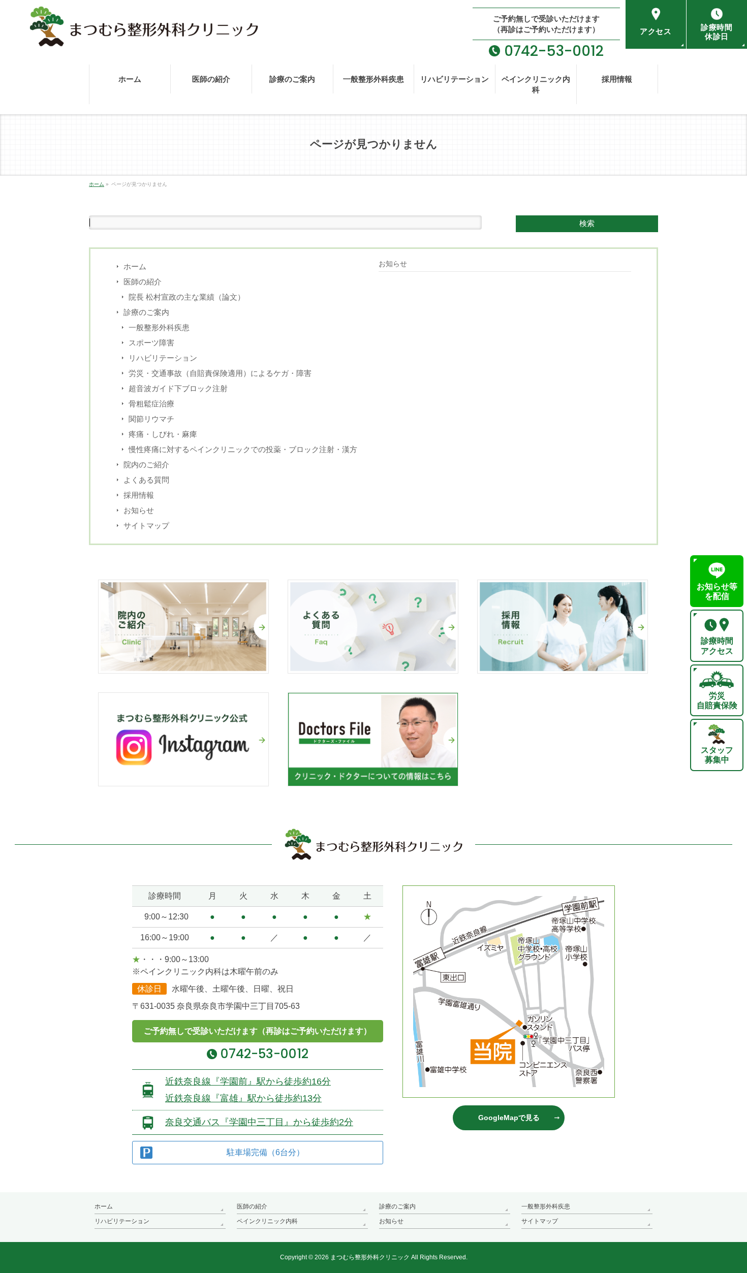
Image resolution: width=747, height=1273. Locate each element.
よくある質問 (146, 479)
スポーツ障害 (151, 342)
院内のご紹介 (146, 464)
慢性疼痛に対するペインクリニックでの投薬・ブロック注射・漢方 (243, 449)
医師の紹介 (142, 281)
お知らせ (138, 510)
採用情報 (138, 495)
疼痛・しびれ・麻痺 (163, 434)
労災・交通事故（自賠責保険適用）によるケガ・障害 (220, 373)
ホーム (134, 266)
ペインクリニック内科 (267, 1221)
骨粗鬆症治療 (151, 403)
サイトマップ (146, 525)
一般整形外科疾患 (159, 327)
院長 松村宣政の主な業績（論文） (187, 297)
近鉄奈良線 (248, 1081)
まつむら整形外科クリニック (370, 1257)
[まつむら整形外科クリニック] (129, 35)
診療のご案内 (146, 312)
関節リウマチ (151, 419)
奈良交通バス (259, 1122)
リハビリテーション (163, 358)
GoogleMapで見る (509, 1117)
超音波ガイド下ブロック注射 (178, 388)
